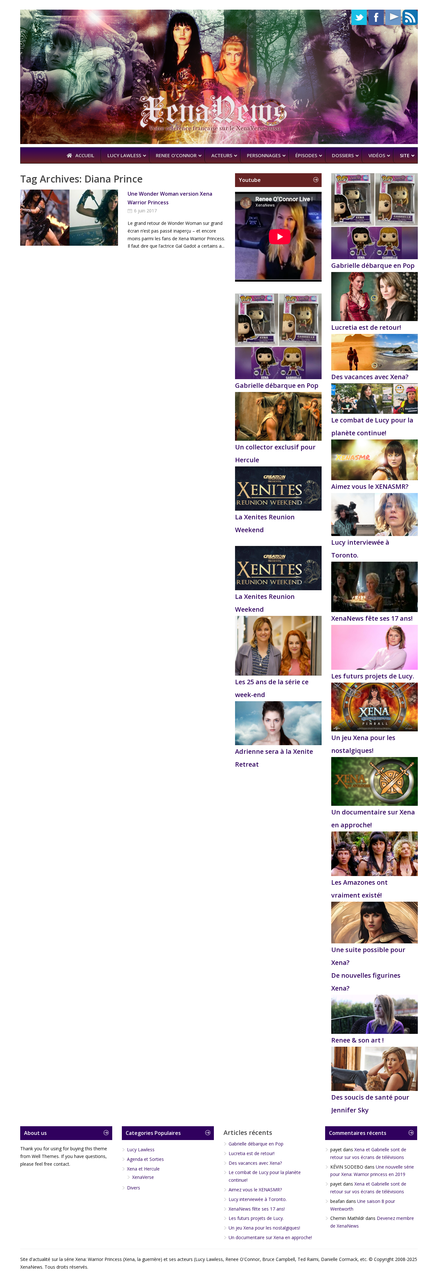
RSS (410, 17)
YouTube (393, 17)
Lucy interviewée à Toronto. (258, 1199)
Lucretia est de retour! (366, 327)
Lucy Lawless (141, 1149)
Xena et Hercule (143, 1169)
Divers (133, 1188)
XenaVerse (143, 1177)
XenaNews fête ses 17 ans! (372, 618)
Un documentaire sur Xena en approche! (270, 1237)
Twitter (359, 17)
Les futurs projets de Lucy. (372, 676)
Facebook (376, 17)
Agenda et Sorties (145, 1159)
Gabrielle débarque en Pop (276, 385)
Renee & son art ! (357, 1040)
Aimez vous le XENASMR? (370, 486)
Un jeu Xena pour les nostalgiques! (264, 1228)
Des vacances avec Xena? (370, 376)
